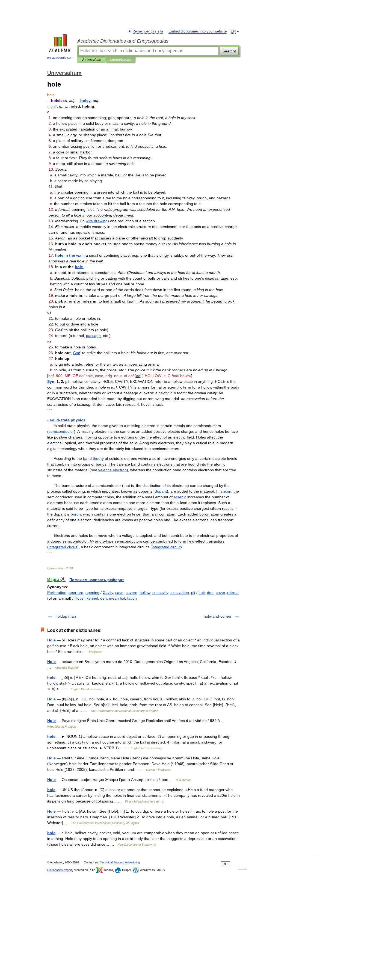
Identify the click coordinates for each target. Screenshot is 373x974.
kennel (92, 598)
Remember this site (148, 31)
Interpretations (120, 59)
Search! (229, 51)
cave (119, 592)
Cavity (108, 592)
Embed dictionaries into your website (197, 31)
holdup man (65, 616)
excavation (179, 592)
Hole (51, 640)
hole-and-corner (218, 616)
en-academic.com (60, 58)
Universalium (91, 59)
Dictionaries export (59, 870)
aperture (76, 592)
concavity (160, 592)
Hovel (79, 598)
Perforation (56, 592)
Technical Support (112, 862)
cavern (131, 592)
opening (92, 592)
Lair (202, 592)
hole (51, 677)
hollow (145, 592)
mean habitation (123, 598)
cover (220, 592)
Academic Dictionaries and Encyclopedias (122, 41)
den (210, 592)
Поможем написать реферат (96, 580)
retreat (233, 592)
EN (233, 31)
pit (193, 592)
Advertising (132, 862)
